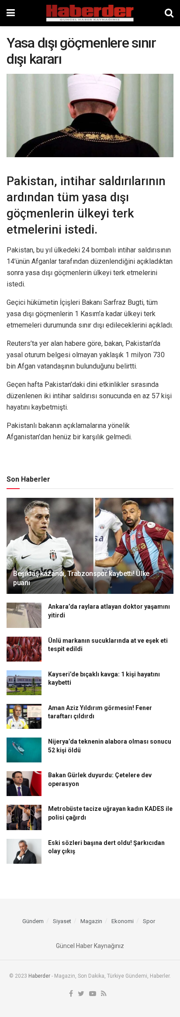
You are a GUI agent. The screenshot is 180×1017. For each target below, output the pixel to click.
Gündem (33, 921)
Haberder (39, 976)
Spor (149, 921)
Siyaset (62, 921)
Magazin (91, 921)
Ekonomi (122, 921)
